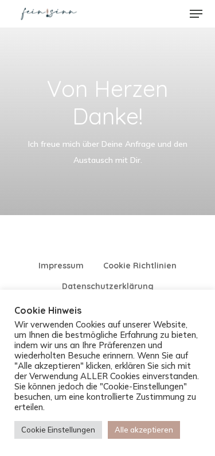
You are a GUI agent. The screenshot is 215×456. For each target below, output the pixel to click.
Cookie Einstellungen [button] (58, 429)
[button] (196, 14)
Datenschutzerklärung (108, 286)
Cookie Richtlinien (140, 265)
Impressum (61, 265)
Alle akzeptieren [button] (144, 429)
